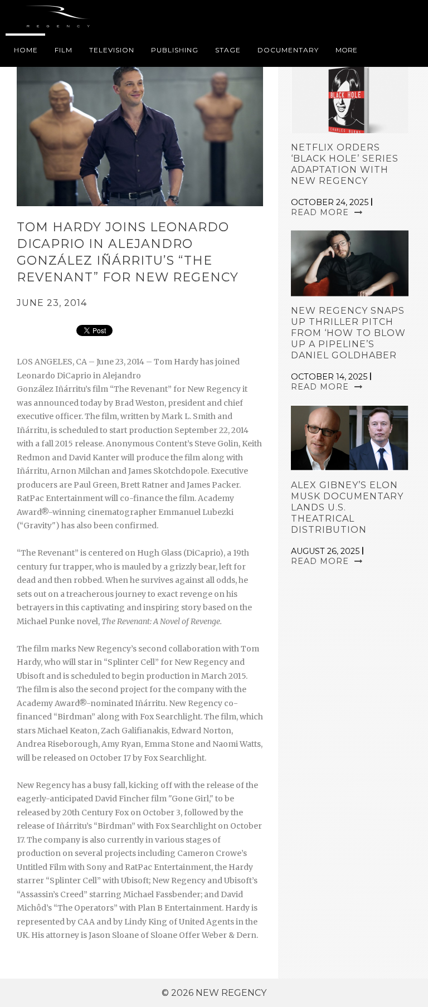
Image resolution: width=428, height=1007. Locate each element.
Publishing (174, 50)
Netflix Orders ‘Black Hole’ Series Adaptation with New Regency (344, 164)
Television (111, 50)
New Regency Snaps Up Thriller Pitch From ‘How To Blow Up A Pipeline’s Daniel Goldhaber (348, 333)
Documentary (288, 50)
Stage (228, 50)
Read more (321, 212)
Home (26, 50)
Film (63, 50)
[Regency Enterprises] (60, 16)
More (346, 50)
